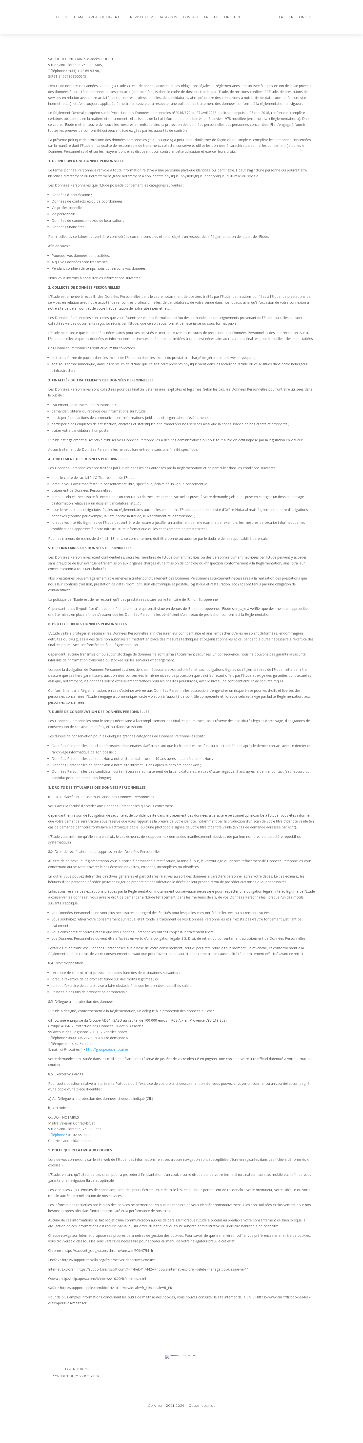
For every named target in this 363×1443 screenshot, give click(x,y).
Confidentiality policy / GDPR (76, 1376)
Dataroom (168, 17)
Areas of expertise (106, 17)
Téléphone (56, 1134)
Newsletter (141, 17)
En (216, 17)
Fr (206, 17)
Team (78, 17)
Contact (191, 17)
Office (62, 17)
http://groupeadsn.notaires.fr (109, 1049)
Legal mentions (76, 1369)
